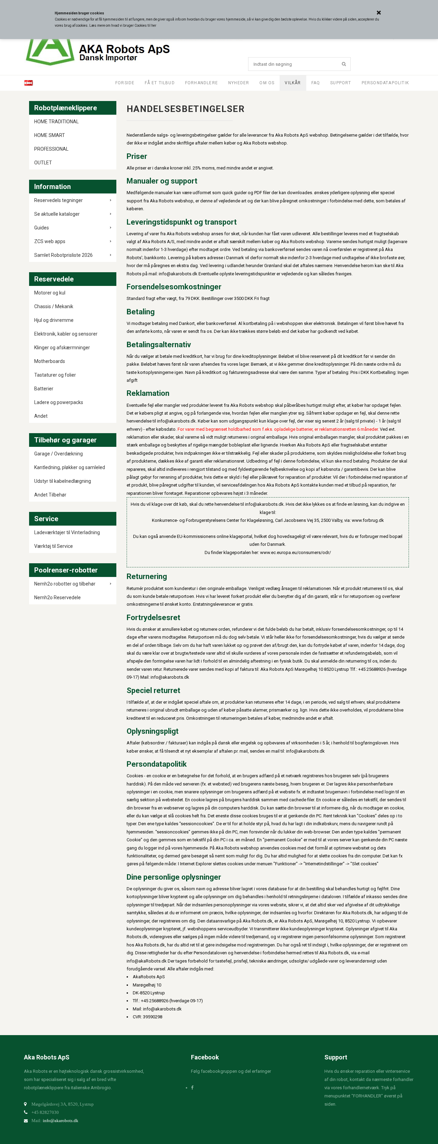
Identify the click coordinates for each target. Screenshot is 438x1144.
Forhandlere (201, 82)
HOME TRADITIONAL (56, 121)
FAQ (315, 82)
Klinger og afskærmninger (62, 347)
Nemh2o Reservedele (57, 597)
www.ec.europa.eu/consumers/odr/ (295, 552)
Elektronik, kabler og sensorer (66, 334)
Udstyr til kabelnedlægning (62, 481)
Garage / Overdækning (58, 453)
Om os (266, 82)
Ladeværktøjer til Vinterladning (67, 532)
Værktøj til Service (53, 546)
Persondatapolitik (385, 82)
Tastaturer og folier (55, 375)
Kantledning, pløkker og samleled (69, 467)
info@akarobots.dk (60, 1120)
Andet (41, 416)
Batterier (43, 388)
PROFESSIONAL (51, 149)
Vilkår (293, 82)
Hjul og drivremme (54, 320)
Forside (124, 82)
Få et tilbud (160, 82)
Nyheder (238, 82)
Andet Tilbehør (50, 495)
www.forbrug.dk (368, 520)
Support (340, 82)
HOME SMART (49, 135)
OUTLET (43, 162)
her (153, 25)
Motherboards (49, 361)
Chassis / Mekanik (53, 306)
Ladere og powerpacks (58, 402)
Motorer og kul (49, 293)
